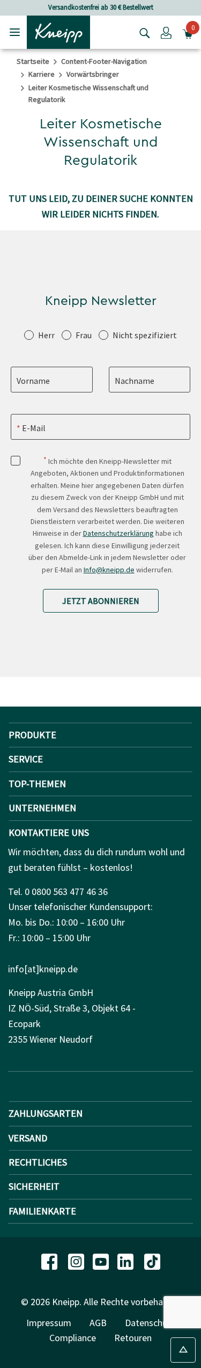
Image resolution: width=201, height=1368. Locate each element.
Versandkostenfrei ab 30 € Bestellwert (100, 7)
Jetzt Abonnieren (100, 600)
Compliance (72, 1337)
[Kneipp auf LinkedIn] (126, 1260)
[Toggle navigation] (14, 31)
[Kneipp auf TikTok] (152, 1260)
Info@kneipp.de (109, 569)
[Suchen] (142, 32)
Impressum (48, 1322)
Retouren (133, 1337)
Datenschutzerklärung (118, 533)
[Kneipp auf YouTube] (102, 1260)
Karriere (41, 74)
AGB (98, 1322)
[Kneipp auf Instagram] (77, 1260)
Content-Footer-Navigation (104, 61)
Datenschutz (150, 1322)
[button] (166, 32)
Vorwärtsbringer (92, 74)
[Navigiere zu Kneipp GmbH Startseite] (58, 31)
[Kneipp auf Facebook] (50, 1260)
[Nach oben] (183, 1350)
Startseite (33, 61)
